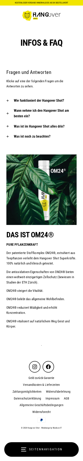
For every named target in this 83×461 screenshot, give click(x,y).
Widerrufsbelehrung (58, 391)
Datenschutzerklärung (27, 398)
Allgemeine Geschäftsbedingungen (41, 405)
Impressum (53, 398)
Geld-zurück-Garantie (41, 378)
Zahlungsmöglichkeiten (27, 391)
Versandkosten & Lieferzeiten (41, 384)
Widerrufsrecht (41, 412)
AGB (66, 398)
